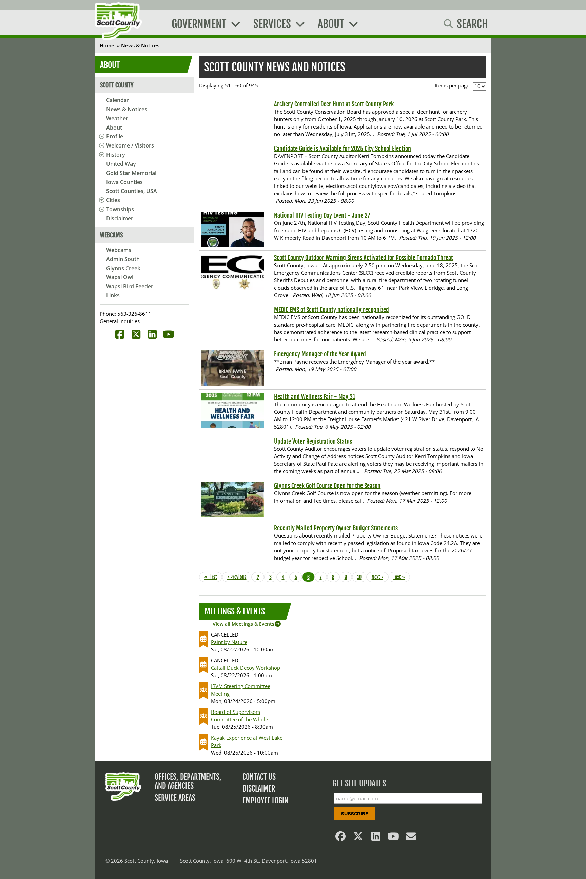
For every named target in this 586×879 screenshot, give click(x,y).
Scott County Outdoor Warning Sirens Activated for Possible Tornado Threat (363, 257)
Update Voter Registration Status (313, 441)
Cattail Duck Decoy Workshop (245, 667)
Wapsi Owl (119, 277)
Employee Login (265, 800)
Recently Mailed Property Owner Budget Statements (336, 528)
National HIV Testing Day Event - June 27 (322, 215)
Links (113, 295)
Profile (114, 136)
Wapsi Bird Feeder (129, 286)
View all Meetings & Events (243, 624)
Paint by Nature (229, 642)
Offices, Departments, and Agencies (188, 781)
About (114, 127)
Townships (120, 209)
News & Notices (126, 109)
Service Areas (175, 797)
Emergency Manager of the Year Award (320, 354)
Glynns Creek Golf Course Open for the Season (327, 485)
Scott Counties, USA (131, 191)
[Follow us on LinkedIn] (376, 838)
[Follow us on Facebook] (340, 838)
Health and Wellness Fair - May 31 (314, 397)
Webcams (118, 250)
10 (361, 577)
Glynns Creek (123, 268)
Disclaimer (119, 218)
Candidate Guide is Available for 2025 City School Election (342, 148)
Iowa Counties (124, 182)
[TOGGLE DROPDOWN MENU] (100, 136)
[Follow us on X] (358, 838)
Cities (113, 200)
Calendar (117, 100)
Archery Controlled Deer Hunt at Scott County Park (334, 104)
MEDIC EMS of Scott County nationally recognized (331, 309)
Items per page (452, 85)
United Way (121, 164)
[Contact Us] (411, 838)
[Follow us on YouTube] (393, 838)
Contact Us (259, 776)
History (115, 154)
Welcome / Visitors (130, 145)
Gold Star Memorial (131, 173)
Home (107, 45)
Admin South (123, 259)
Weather (117, 118)
